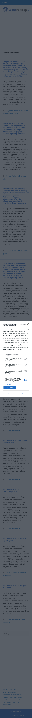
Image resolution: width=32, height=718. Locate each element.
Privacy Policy (25, 393)
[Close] (28, 324)
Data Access (16, 393)
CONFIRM (10, 387)
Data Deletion (6, 393)
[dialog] (16, 359)
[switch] (25, 359)
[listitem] (16, 355)
